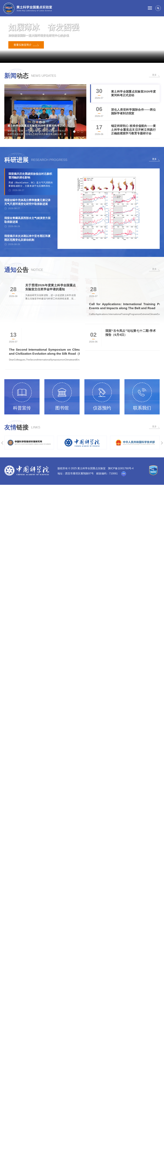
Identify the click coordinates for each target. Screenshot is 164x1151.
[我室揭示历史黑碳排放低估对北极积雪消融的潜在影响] (108, 208)
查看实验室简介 (23, 48)
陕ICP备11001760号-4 (121, 468)
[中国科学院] (62, 442)
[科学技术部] (115, 442)
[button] (64, 57)
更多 (154, 75)
